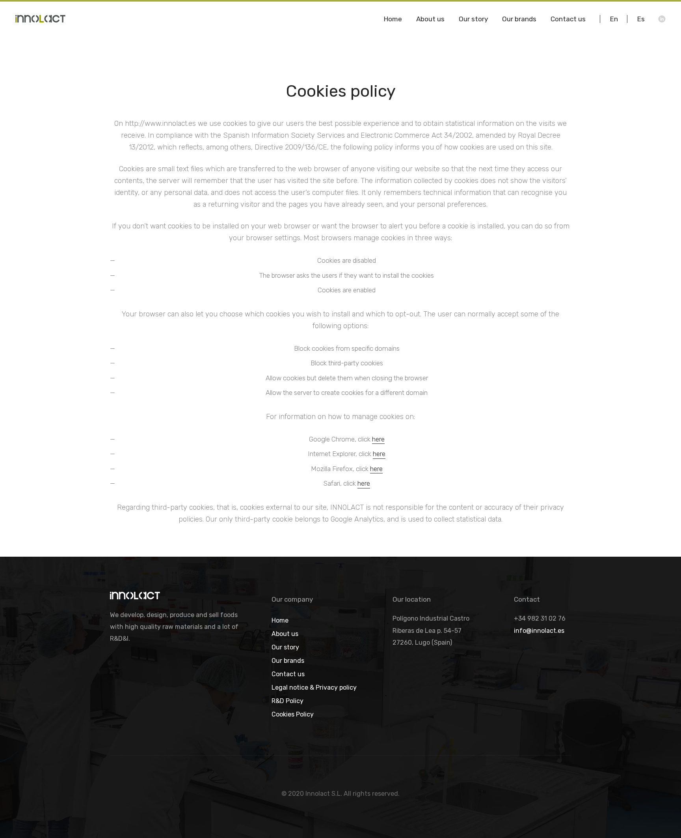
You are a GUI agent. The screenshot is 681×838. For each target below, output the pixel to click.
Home (280, 621)
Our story (285, 647)
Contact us (288, 674)
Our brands (288, 661)
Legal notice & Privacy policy (314, 688)
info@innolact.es (539, 630)
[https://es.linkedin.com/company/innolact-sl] (662, 19)
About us (285, 634)
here (378, 439)
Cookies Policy (293, 714)
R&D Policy (287, 701)
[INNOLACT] (44, 18)
